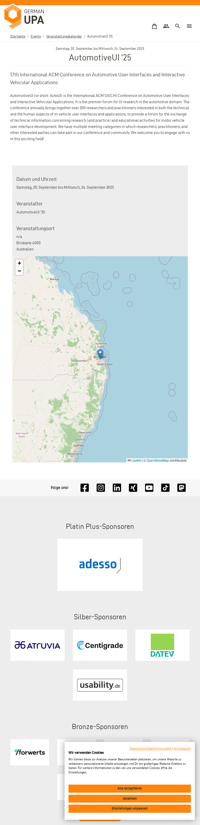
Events (36, 36)
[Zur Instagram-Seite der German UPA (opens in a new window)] (101, 488)
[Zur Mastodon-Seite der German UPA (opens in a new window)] (181, 488)
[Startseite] (29, 17)
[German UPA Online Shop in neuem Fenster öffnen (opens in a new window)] (154, 26)
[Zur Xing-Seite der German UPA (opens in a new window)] (133, 488)
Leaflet (136, 460)
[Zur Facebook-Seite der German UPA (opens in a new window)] (85, 488)
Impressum (182, 748)
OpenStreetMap (158, 460)
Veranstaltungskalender (64, 36)
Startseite (17, 36)
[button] (100, 354)
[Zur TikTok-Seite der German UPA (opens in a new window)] (165, 488)
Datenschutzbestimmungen (150, 748)
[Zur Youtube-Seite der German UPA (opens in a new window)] (149, 488)
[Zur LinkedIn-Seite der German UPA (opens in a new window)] (117, 488)
